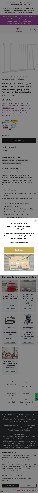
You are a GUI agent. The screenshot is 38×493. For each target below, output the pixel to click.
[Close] (35, 220)
